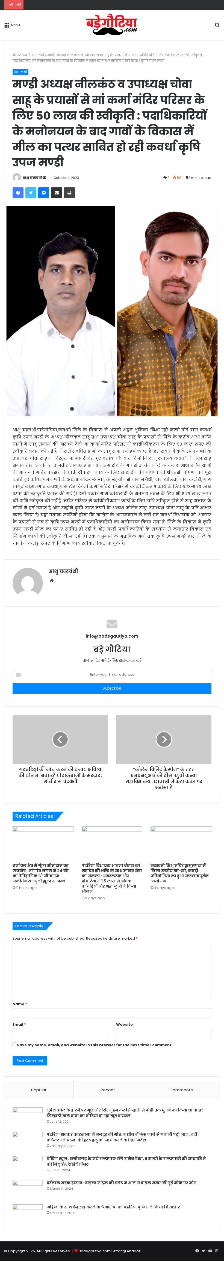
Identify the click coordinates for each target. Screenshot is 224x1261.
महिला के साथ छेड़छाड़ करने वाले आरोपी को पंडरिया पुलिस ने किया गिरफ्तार (113, 1207)
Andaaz (134, 1251)
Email (19, 1024)
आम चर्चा (37, 55)
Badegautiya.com (95, 1251)
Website (124, 1024)
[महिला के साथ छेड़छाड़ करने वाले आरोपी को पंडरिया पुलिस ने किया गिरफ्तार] (28, 1214)
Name (20, 1004)
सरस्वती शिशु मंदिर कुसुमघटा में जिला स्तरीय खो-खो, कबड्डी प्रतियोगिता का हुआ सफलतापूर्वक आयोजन (180, 873)
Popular (38, 1090)
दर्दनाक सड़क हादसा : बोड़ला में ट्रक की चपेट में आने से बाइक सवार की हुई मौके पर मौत (121, 1183)
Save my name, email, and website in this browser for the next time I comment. (95, 1044)
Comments (181, 1090)
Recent (108, 1090)
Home (22, 55)
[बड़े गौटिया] (112, 25)
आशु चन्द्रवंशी (32, 177)
